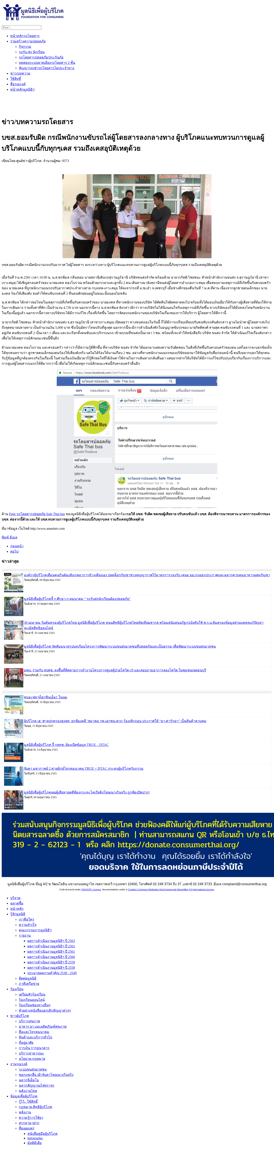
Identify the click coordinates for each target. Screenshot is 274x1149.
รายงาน (25, 935)
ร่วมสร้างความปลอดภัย (28, 41)
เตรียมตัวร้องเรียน (32, 994)
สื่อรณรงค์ (18, 84)
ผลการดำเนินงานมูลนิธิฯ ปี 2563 (51, 941)
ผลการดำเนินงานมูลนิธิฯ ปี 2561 (51, 951)
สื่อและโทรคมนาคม (34, 1032)
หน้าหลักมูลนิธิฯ (22, 89)
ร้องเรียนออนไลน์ (32, 1000)
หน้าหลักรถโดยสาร (25, 36)
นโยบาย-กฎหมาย (32, 1058)
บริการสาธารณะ (31, 1053)
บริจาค (15, 898)
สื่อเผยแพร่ (26, 1128)
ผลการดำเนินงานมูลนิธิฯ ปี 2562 (51, 946)
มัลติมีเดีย (34, 1143)
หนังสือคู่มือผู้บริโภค (42, 1134)
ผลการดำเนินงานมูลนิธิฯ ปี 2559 (51, 962)
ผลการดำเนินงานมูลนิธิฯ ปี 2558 (51, 967)
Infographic (35, 1138)
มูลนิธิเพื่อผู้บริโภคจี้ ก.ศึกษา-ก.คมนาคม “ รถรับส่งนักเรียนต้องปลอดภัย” (77, 599)
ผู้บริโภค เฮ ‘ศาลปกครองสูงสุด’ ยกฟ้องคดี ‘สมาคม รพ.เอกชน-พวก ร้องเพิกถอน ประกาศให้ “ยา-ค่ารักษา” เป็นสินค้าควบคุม (115, 721)
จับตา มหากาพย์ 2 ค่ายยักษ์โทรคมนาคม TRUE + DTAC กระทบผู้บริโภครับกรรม (83, 768)
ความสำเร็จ (27, 925)
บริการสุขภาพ (29, 1021)
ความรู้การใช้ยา (31, 1117)
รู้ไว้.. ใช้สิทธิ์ (28, 1101)
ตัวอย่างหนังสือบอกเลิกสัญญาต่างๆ (45, 1010)
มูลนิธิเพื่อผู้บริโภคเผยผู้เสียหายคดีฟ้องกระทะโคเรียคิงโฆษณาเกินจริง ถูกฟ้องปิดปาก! (87, 792)
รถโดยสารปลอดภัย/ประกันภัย (41, 57)
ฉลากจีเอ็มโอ (29, 1080)
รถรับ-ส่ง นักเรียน (32, 52)
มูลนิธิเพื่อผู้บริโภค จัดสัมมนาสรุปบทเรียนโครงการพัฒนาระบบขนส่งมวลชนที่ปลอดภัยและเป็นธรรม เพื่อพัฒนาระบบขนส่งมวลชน (120, 646)
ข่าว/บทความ (20, 73)
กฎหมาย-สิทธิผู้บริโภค (35, 1107)
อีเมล (13, 537)
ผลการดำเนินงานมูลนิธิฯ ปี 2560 (51, 957)
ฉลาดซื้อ (16, 903)
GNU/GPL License (91, 889)
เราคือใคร (26, 919)
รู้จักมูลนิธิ (17, 914)
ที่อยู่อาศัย (26, 1042)
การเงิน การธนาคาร (34, 1048)
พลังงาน (25, 1112)
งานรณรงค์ (18, 1064)
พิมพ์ (6, 537)
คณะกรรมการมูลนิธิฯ (35, 930)
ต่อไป (14, 551)
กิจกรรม (25, 46)
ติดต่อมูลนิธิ (27, 978)
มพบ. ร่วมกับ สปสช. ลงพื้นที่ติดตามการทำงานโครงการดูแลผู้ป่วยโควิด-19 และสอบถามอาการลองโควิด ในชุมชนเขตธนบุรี (115, 670)
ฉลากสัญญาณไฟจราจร (36, 1085)
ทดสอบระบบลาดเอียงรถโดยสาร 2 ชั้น (47, 62)
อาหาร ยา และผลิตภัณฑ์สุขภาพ (43, 1026)
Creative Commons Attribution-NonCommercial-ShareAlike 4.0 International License (171, 889)
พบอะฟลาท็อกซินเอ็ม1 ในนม (45, 697)
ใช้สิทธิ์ (15, 79)
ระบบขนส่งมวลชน (33, 1069)
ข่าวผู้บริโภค (19, 1016)
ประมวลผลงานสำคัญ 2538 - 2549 (52, 973)
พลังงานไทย (28, 1091)
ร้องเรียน (16, 989)
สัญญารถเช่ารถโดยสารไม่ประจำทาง (46, 68)
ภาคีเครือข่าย (29, 984)
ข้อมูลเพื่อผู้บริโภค (23, 1096)
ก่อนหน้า (17, 546)
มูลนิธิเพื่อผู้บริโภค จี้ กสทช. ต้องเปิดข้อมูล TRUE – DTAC (66, 745)
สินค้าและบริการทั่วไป (35, 1037)
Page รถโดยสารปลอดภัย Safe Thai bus (37, 514)
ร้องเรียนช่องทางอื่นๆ (35, 1005)
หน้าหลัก (17, 908)
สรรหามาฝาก (29, 1123)
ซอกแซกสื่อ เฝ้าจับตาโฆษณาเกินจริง (46, 1075)
